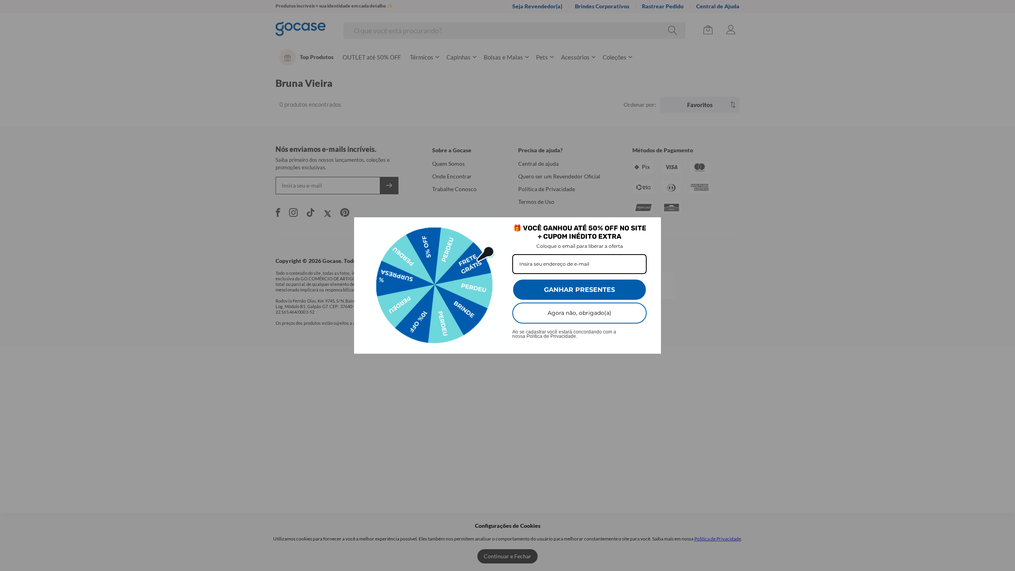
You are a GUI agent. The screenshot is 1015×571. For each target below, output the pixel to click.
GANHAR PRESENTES (579, 289)
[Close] (651, 226)
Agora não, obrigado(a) (579, 312)
